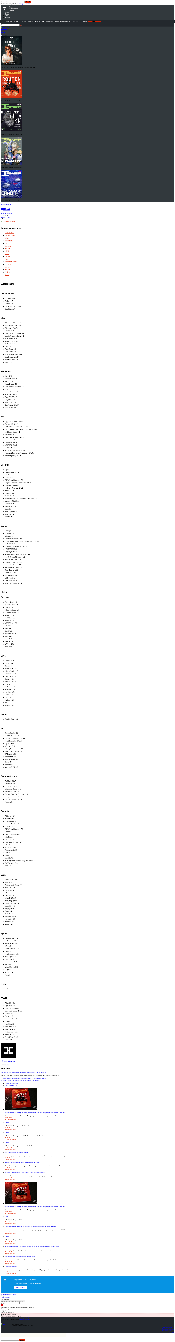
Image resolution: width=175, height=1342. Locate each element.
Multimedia (9, 241)
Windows (9, 21)
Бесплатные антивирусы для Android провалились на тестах (25, 1172)
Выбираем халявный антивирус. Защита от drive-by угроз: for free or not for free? (32, 1246)
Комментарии (5, 217)
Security (8, 246)
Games (7, 256)
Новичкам (49, 21)
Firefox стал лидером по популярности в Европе (20, 1080)
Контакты (171, 1332)
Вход (172, 3)
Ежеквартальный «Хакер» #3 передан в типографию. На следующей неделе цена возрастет (35, 1112)
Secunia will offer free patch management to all (20, 1256)
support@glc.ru (26, 1318)
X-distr (7, 272)
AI (43, 21)
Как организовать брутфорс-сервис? (17, 1152)
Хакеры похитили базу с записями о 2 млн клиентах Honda (23, 1078)
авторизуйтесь (5, 1297)
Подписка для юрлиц (168, 1329)
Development (10, 235)
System (7, 249)
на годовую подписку (24, 4)
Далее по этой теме (11, 1083)
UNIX (7, 251)
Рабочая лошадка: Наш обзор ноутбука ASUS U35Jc (22, 1162)
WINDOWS (9, 233)
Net (6, 243)
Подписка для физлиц (168, 1327)
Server (7, 267)
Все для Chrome (11, 262)
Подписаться (20, 1287)
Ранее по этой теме (11, 1085)
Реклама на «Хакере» (80, 21)
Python (37, 21)
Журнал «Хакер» (6, 214)
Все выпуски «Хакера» (62, 21)
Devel (7, 254)
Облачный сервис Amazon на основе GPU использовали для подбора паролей (30, 1226)
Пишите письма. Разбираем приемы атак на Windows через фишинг (23, 1072)
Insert (22, 1340)
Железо (30, 21)
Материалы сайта (7, 204)
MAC (7, 275)
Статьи (6, 1065)
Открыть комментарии (8, 1294)
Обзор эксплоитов (11, 1266)
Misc (7, 238)
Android (23, 21)
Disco (7, 1216)
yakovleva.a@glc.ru (24, 1319)
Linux (16, 21)
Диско (7, 1122)
